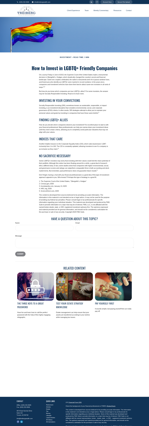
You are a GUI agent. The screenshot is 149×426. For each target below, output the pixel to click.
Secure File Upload (124, 2)
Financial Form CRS (75, 402)
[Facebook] (97, 2)
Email (78, 223)
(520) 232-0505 (24, 2)
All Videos (49, 420)
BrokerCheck (111, 406)
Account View (107, 2)
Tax (47, 411)
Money (48, 413)
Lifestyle (48, 415)
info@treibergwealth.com (42, 2)
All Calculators (50, 422)
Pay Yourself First (104, 303)
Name (17, 223)
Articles (48, 407)
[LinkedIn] (91, 2)
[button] (73, 10)
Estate (48, 409)
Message (18, 236)
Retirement (49, 405)
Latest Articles (50, 417)
